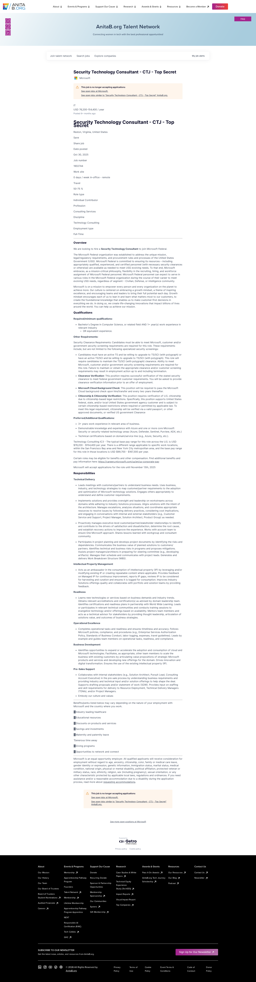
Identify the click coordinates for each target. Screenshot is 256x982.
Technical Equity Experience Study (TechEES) (123, 885)
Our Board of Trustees (48, 888)
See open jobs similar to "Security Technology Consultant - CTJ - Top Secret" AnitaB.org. (124, 95)
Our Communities (98, 901)
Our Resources (175, 872)
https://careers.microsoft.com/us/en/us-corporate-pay (128, 461)
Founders (68, 886)
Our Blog (172, 877)
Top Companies (123, 904)
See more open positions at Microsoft (128, 821)
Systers (93, 906)
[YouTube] (50, 967)
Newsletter (199, 877)
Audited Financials (46, 902)
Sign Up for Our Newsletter (195, 952)
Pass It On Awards (150, 872)
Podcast (172, 883)
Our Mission (43, 872)
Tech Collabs (70, 931)
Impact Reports (123, 894)
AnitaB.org (71, 970)
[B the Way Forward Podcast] (61, 967)
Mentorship (69, 872)
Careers (41, 908)
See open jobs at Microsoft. (94, 91)
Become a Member (196, 6)
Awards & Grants (150, 6)
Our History (43, 877)
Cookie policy (135, 849)
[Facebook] (8, 27)
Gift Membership (97, 911)
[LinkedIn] (8, 32)
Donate (93, 872)
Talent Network (71, 892)
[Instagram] (8, 21)
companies (105, 55)
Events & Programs (77, 6)
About (56, 6)
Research (128, 6)
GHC (66, 937)
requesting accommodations (119, 781)
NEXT (66, 917)
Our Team (42, 883)
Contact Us (199, 872)
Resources (172, 6)
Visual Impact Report (125, 899)
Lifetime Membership (74, 903)
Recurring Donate (98, 877)
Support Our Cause (105, 6)
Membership (70, 897)
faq (243, 19)
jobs (83, 55)
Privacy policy (121, 849)
